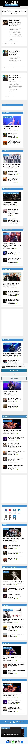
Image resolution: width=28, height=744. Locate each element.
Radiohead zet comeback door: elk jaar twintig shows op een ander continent (14, 293)
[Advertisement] (14, 323)
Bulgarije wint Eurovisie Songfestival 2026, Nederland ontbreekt (13, 362)
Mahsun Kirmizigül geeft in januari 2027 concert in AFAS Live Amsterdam (16, 459)
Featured (6, 382)
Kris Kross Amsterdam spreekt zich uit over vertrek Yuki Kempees (11, 285)
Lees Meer (11, 39)
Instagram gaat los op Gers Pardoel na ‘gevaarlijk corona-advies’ (14, 179)
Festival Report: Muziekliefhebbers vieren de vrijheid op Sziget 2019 (14, 220)
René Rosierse (13, 205)
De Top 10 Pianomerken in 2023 (15, 552)
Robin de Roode (13, 182)
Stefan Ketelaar (6, 733)
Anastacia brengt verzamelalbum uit (11, 735)
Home (8, 740)
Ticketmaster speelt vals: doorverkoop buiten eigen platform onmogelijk (16, 596)
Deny (14, 374)
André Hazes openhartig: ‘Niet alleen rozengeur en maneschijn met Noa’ (14, 301)
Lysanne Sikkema (13, 223)
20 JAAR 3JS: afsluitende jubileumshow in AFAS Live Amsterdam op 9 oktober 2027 (15, 445)
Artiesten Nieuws (13, 137)
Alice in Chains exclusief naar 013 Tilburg (15, 77)
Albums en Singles (8, 609)
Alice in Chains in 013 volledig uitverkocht (14, 53)
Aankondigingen (7, 117)
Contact (19, 740)
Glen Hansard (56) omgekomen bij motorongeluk (12, 135)
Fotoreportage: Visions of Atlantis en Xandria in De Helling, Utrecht (12, 245)
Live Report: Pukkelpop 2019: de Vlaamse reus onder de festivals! (13, 211)
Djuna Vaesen (12, 167)
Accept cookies (14, 370)
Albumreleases (5, 728)
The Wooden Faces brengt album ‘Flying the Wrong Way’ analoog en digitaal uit (16, 627)
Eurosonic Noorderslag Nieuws (11, 193)
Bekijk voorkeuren (14, 378)
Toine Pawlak (12, 248)
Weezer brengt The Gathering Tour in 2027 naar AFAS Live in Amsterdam (16, 467)
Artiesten (6, 155)
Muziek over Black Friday (14, 558)
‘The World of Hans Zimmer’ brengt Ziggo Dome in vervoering (14, 260)
